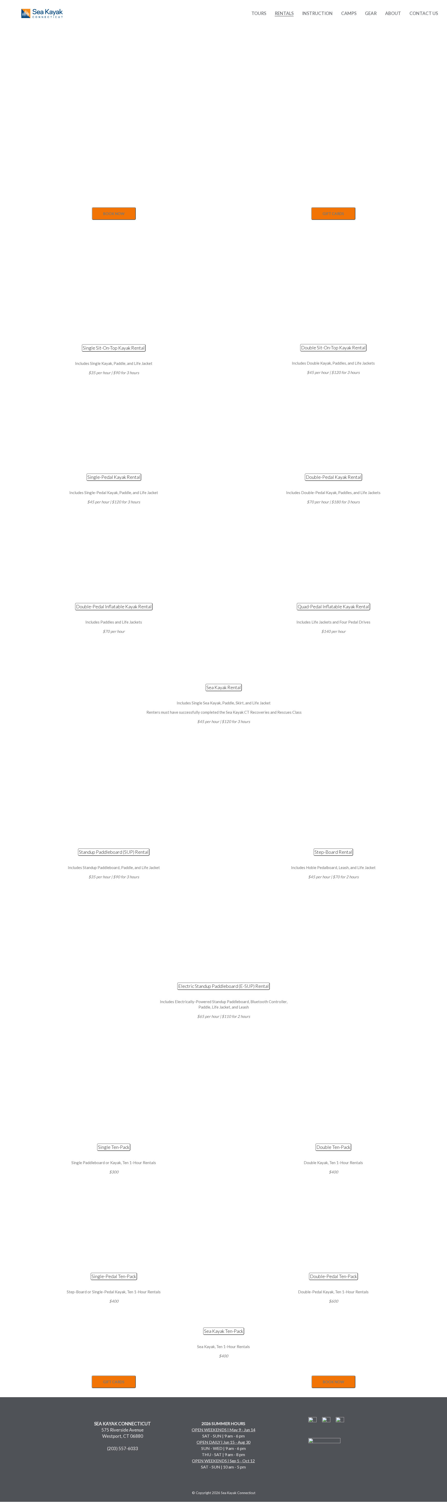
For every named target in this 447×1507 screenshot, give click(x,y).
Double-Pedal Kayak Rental (333, 477)
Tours (258, 13)
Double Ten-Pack (333, 1147)
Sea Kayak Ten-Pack (223, 1331)
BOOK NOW (113, 213)
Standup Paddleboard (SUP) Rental (113, 852)
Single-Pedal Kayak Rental (113, 477)
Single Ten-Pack (113, 1147)
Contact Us (423, 13)
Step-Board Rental (333, 852)
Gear (371, 13)
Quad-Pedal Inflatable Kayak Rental (333, 606)
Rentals (284, 13)
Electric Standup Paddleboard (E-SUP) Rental (223, 986)
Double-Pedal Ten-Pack (333, 1276)
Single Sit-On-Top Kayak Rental (114, 348)
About (393, 13)
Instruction (317, 13)
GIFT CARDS (333, 213)
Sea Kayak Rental (223, 687)
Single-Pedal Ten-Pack (114, 1276)
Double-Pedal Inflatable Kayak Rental (114, 606)
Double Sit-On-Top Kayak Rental (333, 347)
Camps (348, 13)
